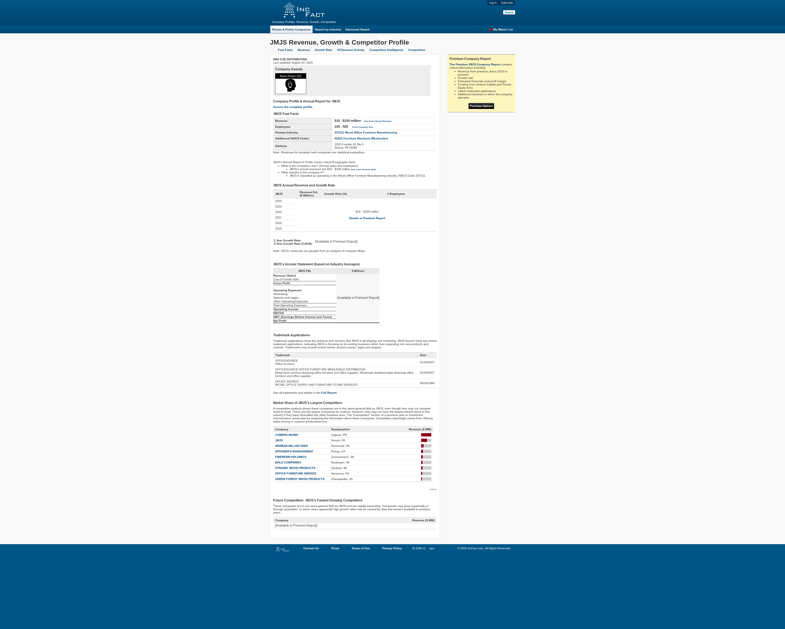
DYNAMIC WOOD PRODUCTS (295, 468)
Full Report (329, 392)
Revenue (304, 50)
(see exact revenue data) (363, 169)
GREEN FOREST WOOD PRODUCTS (299, 479)
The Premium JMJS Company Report (475, 64)
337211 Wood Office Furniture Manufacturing (365, 132)
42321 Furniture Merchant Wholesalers (361, 138)
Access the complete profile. (293, 107)
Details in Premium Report (367, 218)
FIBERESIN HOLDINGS (290, 457)
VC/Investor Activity (350, 50)
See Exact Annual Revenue (377, 121)
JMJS (279, 440)
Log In (493, 2)
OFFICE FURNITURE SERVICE (295, 473)
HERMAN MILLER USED (291, 445)
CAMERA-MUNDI (286, 434)
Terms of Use (361, 548)
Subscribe (507, 2)
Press (335, 548)
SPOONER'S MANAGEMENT (294, 451)
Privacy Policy (392, 548)
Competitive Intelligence (386, 50)
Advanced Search (357, 29)
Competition (416, 50)
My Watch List (503, 29)
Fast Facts (285, 50)
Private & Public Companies (291, 29)
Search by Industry (328, 29)
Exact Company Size (362, 127)
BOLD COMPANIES (288, 462)
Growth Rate (323, 50)
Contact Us (311, 548)
